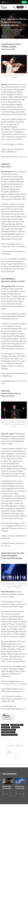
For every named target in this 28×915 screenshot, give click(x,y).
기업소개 (3, 2)
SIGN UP (24, 2)
